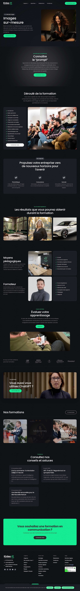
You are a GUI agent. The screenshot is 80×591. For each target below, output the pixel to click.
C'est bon (50, 587)
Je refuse (58, 587)
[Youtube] (13, 569)
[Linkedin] (10, 569)
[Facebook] (5, 569)
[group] (27, 361)
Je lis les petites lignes (68, 587)
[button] (15, 390)
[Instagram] (7, 569)
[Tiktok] (15, 569)
